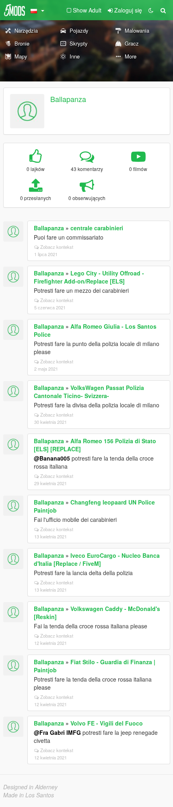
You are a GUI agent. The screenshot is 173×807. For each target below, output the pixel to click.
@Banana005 (52, 458)
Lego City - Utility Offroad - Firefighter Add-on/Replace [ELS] (89, 277)
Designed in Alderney (30, 787)
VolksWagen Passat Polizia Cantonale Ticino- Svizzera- (89, 392)
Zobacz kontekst (56, 247)
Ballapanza (68, 99)
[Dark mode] (151, 10)
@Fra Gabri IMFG (57, 732)
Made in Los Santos (28, 795)
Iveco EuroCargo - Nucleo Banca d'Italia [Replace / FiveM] (97, 559)
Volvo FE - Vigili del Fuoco (106, 723)
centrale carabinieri (96, 228)
